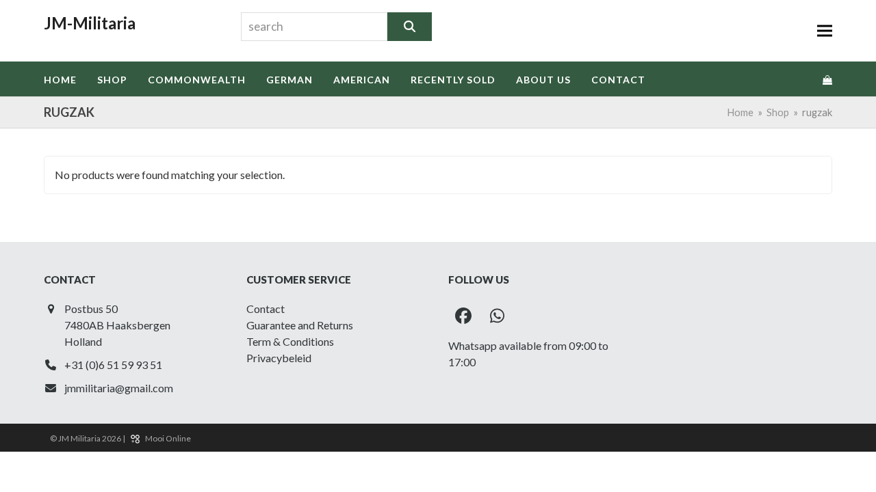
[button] (824, 31)
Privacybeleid (278, 357)
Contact (265, 308)
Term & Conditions (290, 341)
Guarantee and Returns (299, 324)
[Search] (409, 26)
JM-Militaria (90, 23)
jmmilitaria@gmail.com (118, 387)
